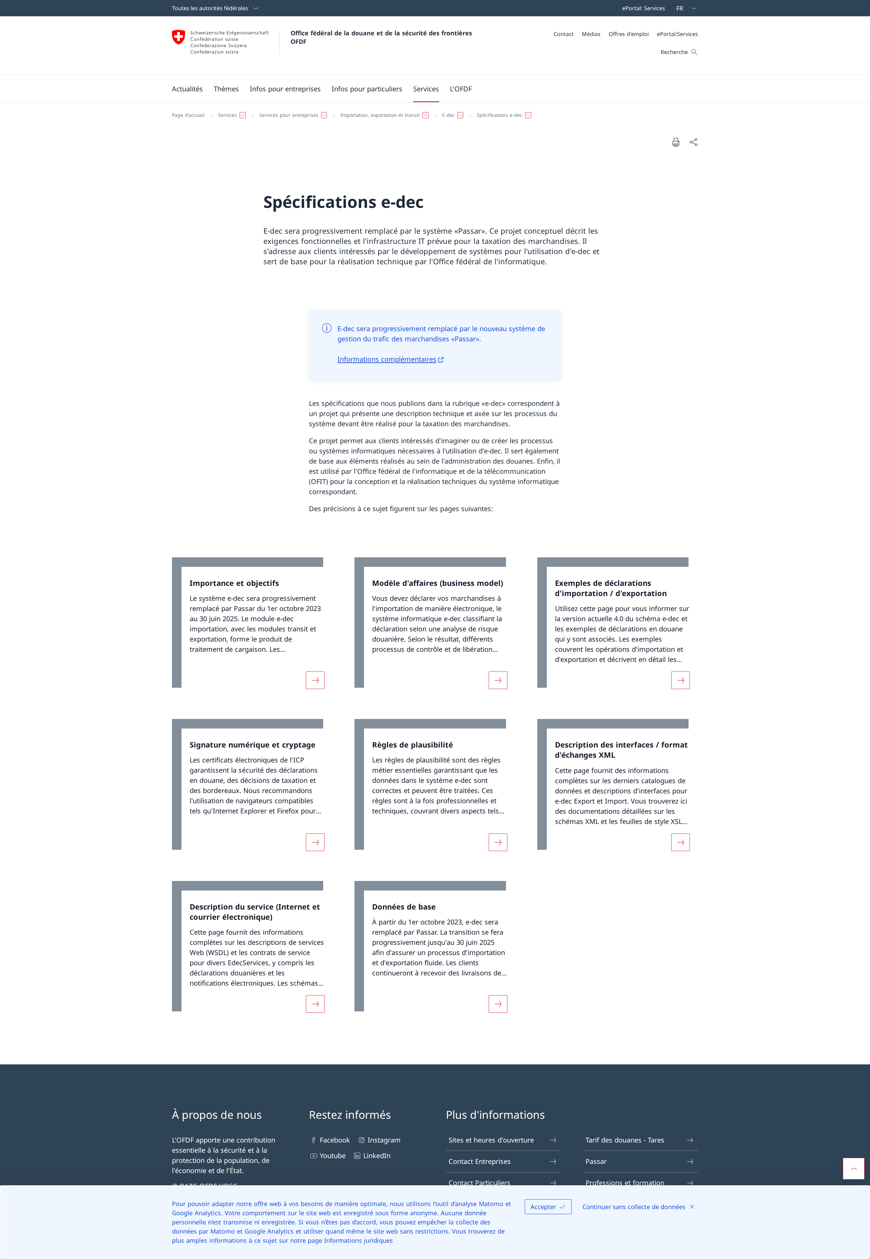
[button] (187, 88)
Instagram (384, 1140)
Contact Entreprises (480, 1161)
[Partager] (693, 142)
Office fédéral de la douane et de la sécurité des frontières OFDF (382, 37)
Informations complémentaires (386, 359)
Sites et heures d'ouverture (491, 1140)
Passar (596, 1161)
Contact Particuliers (479, 1182)
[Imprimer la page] (675, 142)
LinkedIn (376, 1155)
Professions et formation (625, 1182)
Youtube (333, 1155)
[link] (252, 627)
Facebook (335, 1140)
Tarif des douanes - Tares (625, 1140)
